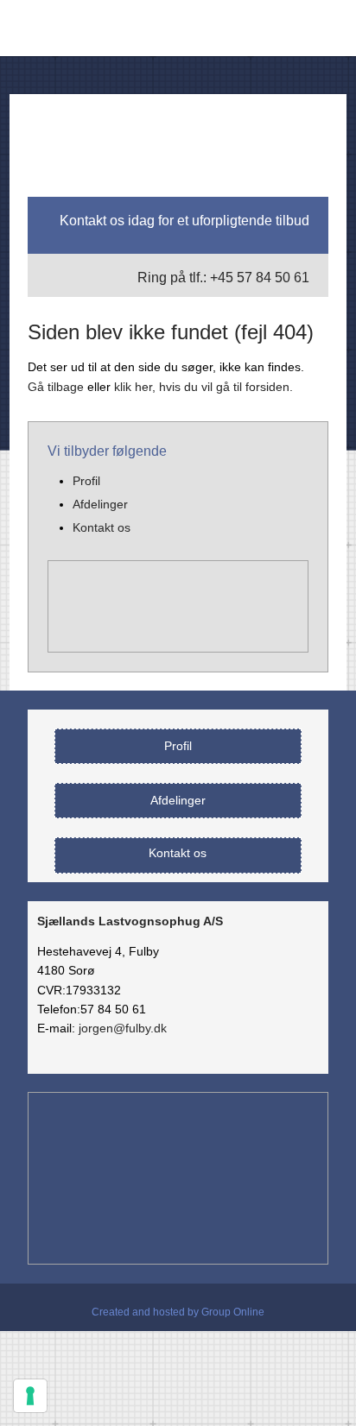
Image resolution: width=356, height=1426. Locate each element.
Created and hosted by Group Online (178, 1312)
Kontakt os (101, 527)
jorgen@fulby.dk (123, 1028)
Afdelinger (100, 504)
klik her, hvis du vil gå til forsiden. (203, 387)
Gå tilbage (56, 387)
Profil (86, 481)
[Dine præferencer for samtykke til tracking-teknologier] (30, 1395)
